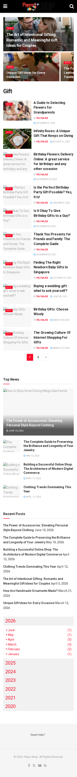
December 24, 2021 (46, 254)
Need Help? (38, 734)
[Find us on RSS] (45, 765)
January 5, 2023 (61, 203)
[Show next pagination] (46, 357)
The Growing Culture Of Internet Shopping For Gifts (52, 337)
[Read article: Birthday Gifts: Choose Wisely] (17, 317)
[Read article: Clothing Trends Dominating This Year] (11, 491)
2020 (10, 706)
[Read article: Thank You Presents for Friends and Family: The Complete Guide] (17, 242)
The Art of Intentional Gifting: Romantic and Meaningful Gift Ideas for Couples (32, 39)
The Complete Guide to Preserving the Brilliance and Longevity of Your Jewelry (49, 446)
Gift (10, 28)
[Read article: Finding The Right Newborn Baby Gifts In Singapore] (17, 270)
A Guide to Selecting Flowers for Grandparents (49, 107)
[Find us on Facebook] (29, 765)
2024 (10, 671)
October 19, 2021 (62, 278)
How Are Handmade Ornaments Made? (30, 590)
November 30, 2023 (46, 179)
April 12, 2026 (33, 478)
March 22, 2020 (61, 348)
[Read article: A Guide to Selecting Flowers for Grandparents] (17, 110)
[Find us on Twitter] (34, 765)
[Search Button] (72, 6)
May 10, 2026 (32, 456)
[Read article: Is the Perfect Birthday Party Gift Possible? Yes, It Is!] (17, 195)
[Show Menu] (5, 6)
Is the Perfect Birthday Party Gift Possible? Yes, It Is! (53, 192)
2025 (10, 663)
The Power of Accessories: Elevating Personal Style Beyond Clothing (34, 423)
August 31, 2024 (61, 141)
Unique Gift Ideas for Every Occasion (29, 603)
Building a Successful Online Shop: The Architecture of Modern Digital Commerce (48, 468)
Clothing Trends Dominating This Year (29, 566)
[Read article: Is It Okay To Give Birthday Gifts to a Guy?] (17, 218)
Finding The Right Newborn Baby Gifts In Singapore (51, 267)
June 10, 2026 (16, 431)
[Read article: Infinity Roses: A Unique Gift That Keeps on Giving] (17, 139)
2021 (10, 697)
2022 (10, 689)
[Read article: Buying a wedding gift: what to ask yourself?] (17, 294)
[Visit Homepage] (38, 6)
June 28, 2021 (59, 296)
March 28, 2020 (61, 320)
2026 (10, 620)
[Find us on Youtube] (39, 765)
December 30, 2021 (46, 226)
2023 (10, 680)
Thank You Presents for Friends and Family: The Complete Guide (52, 239)
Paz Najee (42, 118)
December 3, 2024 (45, 123)
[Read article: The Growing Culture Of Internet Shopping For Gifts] (17, 340)
